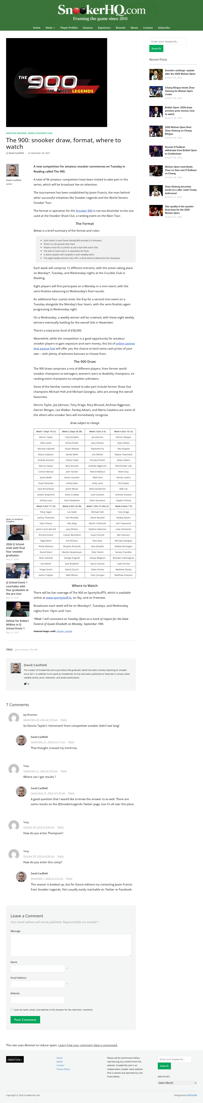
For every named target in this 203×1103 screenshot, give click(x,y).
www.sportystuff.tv (58, 598)
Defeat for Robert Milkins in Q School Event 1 (17, 624)
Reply (64, 719)
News (49, 27)
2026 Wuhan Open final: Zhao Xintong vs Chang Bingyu (178, 130)
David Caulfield (16, 153)
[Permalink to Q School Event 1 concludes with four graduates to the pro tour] (17, 570)
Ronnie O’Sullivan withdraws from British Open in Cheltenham (181, 150)
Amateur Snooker (16, 133)
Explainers (104, 27)
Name (14, 962)
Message (15, 931)
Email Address (18, 977)
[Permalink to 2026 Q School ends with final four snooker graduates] (17, 532)
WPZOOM (192, 1095)
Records (120, 27)
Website (15, 993)
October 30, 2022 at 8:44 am (39, 827)
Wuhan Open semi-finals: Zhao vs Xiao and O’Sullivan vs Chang (181, 170)
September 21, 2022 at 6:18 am (48, 793)
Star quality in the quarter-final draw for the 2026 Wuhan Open (179, 209)
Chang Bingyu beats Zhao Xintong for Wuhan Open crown (180, 91)
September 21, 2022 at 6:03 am (40, 771)
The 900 (34, 649)
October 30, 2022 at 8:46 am (39, 856)
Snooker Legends (64, 631)
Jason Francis (21, 649)
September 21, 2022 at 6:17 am (48, 742)
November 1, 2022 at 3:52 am (47, 878)
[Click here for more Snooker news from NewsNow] (15, 1059)
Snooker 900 (84, 211)
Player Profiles (69, 27)
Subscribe (164, 27)
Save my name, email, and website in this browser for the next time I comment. (53, 1009)
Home (36, 27)
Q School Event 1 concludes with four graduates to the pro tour (17, 588)
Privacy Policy (63, 1069)
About (134, 27)
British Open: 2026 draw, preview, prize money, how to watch (179, 110)
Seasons (88, 27)
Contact (148, 27)
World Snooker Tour (40, 133)
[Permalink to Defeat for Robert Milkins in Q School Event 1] (17, 609)
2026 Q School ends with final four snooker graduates (15, 549)
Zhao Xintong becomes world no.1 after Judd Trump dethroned (181, 190)
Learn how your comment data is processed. (88, 1045)
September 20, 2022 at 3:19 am (40, 719)
